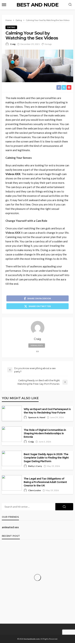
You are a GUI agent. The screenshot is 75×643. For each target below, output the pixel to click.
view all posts (37, 345)
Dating (11, 27)
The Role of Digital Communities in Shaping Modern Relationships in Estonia (45, 433)
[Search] (70, 4)
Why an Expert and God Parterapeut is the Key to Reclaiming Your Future (47, 411)
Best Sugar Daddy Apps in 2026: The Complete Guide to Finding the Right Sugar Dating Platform (46, 458)
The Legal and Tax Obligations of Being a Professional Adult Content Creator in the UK (45, 482)
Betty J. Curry (35, 466)
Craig (12, 44)
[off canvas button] (4, 4)
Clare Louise (34, 490)
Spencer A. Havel (36, 417)
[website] (37, 351)
